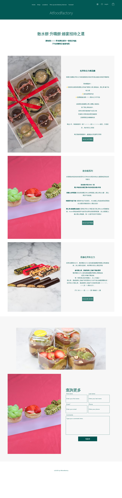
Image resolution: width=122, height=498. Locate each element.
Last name (92, 393)
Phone (91, 404)
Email (68, 404)
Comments (69, 415)
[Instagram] (97, 4)
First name (69, 393)
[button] (113, 4)
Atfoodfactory (61, 13)
